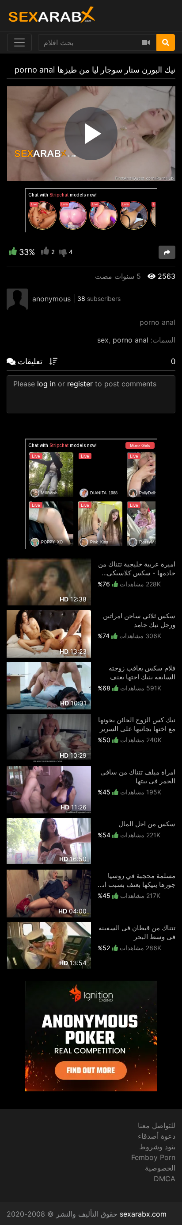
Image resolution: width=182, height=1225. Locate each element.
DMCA (164, 1178)
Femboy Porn (153, 1157)
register (80, 383)
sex (103, 339)
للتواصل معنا (156, 1125)
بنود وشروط (157, 1146)
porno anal (130, 339)
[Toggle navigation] (19, 42)
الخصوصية (160, 1167)
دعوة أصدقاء (156, 1136)
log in (46, 383)
